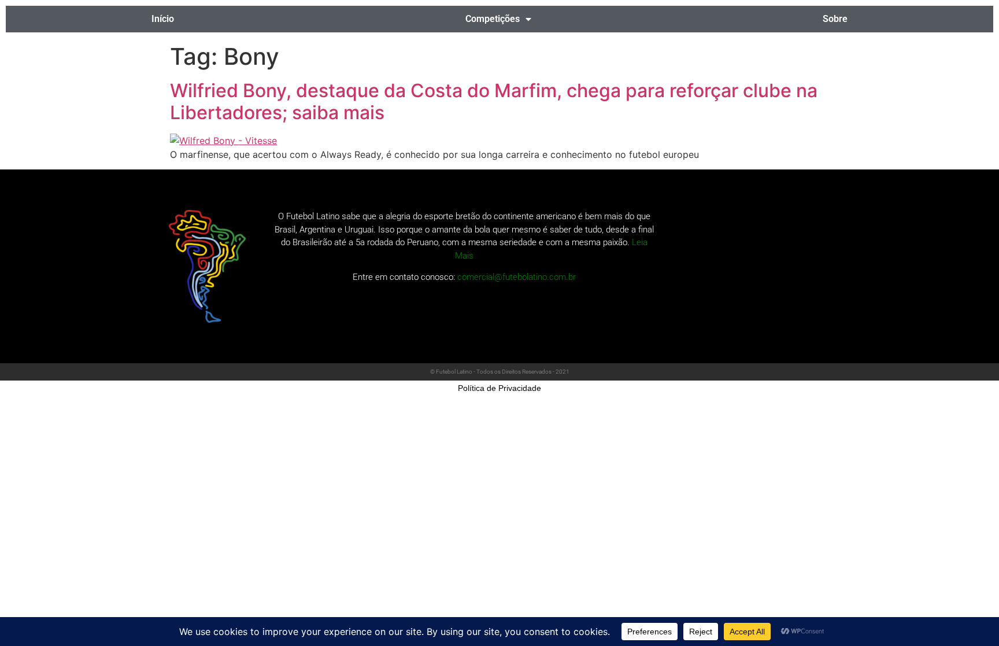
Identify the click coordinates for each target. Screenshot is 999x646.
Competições (492, 18)
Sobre (835, 18)
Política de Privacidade (499, 388)
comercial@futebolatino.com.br (516, 277)
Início (162, 18)
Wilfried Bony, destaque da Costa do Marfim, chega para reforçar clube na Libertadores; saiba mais (493, 101)
